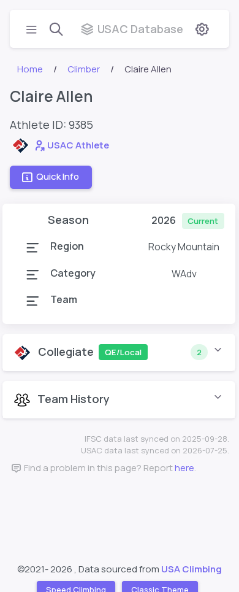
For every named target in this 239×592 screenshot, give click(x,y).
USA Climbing (191, 569)
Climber (83, 69)
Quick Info (57, 177)
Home (30, 69)
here (184, 467)
